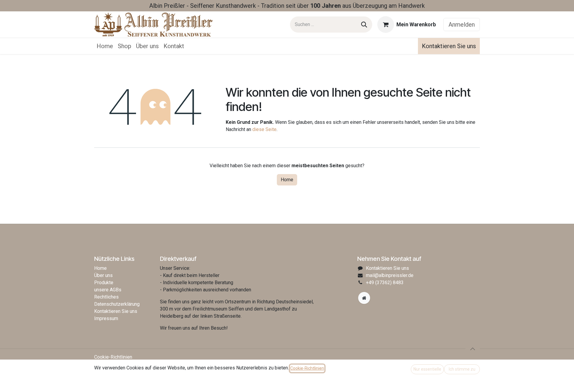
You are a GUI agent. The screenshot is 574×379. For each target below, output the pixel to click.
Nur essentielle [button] (427, 369)
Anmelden (461, 24)
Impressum (106, 318)
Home (287, 179)
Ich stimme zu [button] (462, 369)
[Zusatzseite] (364, 298)
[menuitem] (104, 46)
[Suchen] (364, 24)
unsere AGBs (107, 290)
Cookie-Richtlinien (113, 357)
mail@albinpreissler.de (389, 275)
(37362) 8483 (385, 282)
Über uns (103, 275)
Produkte (103, 282)
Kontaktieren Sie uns (449, 46)
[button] (472, 349)
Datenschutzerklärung (117, 304)
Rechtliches (106, 297)
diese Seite (264, 129)
